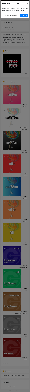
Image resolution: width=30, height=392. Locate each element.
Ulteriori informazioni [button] (11, 15)
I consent (24, 15)
